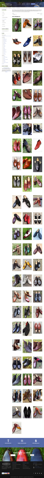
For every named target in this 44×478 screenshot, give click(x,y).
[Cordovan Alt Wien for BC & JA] (37, 112)
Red (4, 47)
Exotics (4, 56)
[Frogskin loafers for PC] (27, 264)
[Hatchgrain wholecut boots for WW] (16, 280)
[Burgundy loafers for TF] (16, 218)
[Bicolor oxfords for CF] (37, 56)
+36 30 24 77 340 (37, 466)
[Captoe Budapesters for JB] (16, 363)
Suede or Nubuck (6, 62)
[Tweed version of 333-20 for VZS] (16, 296)
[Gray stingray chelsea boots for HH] (16, 379)
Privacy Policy (14, 465)
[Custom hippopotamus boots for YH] (27, 328)
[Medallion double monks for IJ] (37, 201)
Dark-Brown (5, 41)
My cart (24, 464)
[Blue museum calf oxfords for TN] (37, 296)
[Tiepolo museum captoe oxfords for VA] (27, 23)
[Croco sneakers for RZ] (27, 280)
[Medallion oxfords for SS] (27, 201)
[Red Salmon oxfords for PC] (27, 218)
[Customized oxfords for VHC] (27, 112)
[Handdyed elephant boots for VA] (16, 112)
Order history (25, 465)
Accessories (4, 22)
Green (4, 45)
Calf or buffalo (5, 57)
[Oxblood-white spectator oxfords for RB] (27, 233)
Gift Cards (3, 26)
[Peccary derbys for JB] (16, 233)
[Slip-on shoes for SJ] (16, 395)
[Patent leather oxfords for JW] (27, 129)
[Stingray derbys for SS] (27, 183)
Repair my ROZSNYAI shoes (26, 468)
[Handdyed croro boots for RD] (27, 41)
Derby (4, 60)
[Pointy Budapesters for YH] (37, 362)
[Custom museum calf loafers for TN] (27, 379)
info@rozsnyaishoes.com (38, 467)
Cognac (5, 42)
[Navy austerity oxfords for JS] (37, 233)
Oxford (4, 61)
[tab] (6, 35)
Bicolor (4, 50)
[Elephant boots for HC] (27, 94)
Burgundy (5, 43)
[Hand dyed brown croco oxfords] (16, 427)
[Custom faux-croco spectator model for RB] (37, 218)
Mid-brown (5, 40)
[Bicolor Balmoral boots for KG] (16, 41)
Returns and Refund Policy (16, 468)
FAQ (13, 469)
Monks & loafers (6, 59)
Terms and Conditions (24, 454)
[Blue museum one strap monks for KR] (16, 128)
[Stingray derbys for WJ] (16, 181)
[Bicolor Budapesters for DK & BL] (37, 24)
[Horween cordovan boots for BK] (27, 57)
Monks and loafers (4, 17)
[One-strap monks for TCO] (27, 145)
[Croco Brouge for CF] (37, 40)
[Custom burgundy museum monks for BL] (37, 379)
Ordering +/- (14, 14)
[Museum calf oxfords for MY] (16, 163)
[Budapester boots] (37, 345)
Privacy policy (23, 455)
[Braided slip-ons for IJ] (16, 412)
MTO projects (4, 19)
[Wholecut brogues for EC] (37, 181)
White (4, 48)
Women (3, 24)
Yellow (4, 46)
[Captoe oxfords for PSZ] (37, 280)
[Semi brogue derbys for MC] (27, 162)
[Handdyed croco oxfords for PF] (27, 362)
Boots (3, 15)
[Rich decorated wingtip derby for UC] (27, 395)
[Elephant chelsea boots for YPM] (27, 346)
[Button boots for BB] (27, 296)
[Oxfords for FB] (37, 164)
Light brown (5, 39)
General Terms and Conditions (17, 464)
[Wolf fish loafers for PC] (16, 249)
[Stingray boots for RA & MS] (37, 145)
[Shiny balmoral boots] (16, 327)
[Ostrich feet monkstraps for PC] (27, 249)
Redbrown (5, 49)
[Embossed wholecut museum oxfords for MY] (37, 95)
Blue (4, 44)
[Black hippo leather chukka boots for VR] (27, 412)
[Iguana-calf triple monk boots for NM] (16, 145)
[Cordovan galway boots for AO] (37, 128)
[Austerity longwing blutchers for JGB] (37, 327)
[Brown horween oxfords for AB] (37, 412)
